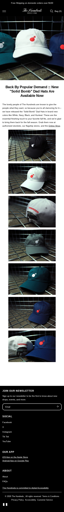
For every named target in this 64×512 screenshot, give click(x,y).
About (5, 476)
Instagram (7, 432)
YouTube (6, 441)
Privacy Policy (17, 500)
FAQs (5, 481)
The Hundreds (18, 496)
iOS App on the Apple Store (15, 457)
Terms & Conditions (50, 496)
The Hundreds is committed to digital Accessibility (25, 488)
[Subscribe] (57, 407)
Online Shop (54, 126)
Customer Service (45, 500)
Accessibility (30, 500)
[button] (4, 11)
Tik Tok (5, 436)
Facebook (7, 422)
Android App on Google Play (15, 460)
